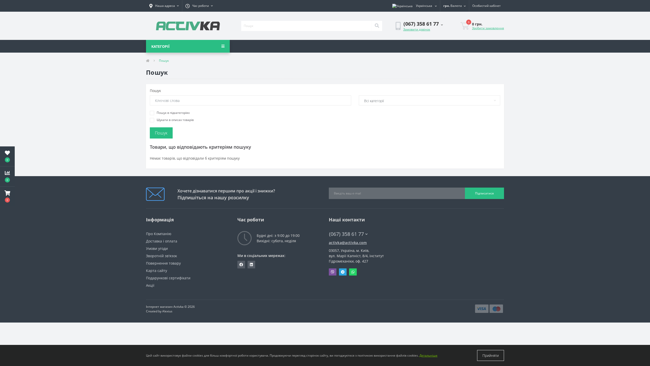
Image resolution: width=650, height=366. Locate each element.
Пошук (155, 90)
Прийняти (490, 355)
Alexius (167, 311)
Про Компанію (158, 233)
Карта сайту (156, 270)
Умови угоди (157, 248)
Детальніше (428, 355)
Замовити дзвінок (416, 29)
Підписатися (484, 193)
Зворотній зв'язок (161, 255)
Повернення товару (163, 263)
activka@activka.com (348, 242)
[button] (164, 6)
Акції (150, 285)
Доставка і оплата (161, 241)
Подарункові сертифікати (168, 278)
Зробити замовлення (488, 28)
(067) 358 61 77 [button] (346, 234)
